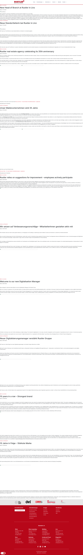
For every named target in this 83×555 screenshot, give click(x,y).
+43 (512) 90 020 (45, 541)
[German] (4, 553)
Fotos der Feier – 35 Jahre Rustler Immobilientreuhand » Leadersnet (27, 101)
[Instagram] (42, 546)
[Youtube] (45, 546)
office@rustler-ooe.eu (59, 534)
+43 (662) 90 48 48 (32, 541)
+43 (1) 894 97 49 (32, 533)
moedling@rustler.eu (45, 534)
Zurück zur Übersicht (4, 20)
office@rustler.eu (18, 534)
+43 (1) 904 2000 (18, 533)
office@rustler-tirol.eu (46, 542)
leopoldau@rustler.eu (32, 534)
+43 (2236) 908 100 (46, 533)
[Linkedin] (40, 546)
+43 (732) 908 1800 (59, 533)
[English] (2, 553)
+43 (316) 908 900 (18, 541)
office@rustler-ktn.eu (59, 542)
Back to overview (3, 5)
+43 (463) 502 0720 (59, 541)
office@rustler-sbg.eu (32, 542)
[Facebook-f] (38, 546)
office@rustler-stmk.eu (19, 542)
